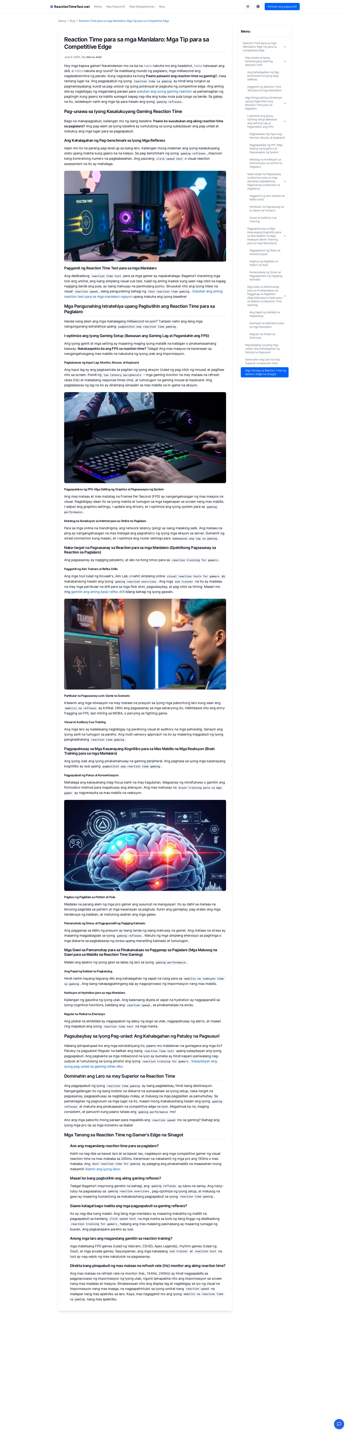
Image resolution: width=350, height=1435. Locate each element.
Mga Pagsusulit (115, 6)
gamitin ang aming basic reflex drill (98, 592)
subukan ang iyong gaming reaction (164, 91)
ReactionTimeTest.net (72, 6)
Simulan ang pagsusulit (282, 6)
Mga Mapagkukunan (142, 6)
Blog (162, 6)
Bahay (98, 6)
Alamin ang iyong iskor (102, 1169)
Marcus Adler (94, 57)
